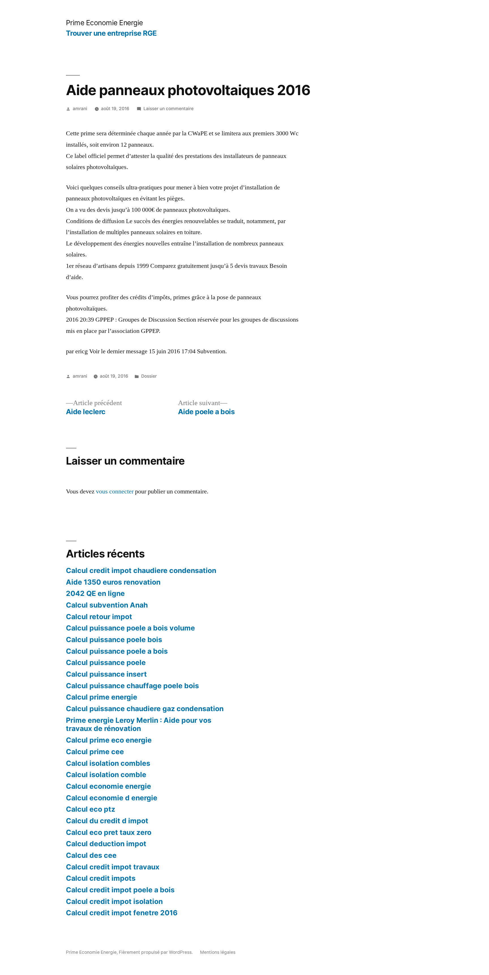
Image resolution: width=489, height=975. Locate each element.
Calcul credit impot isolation (114, 901)
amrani (80, 108)
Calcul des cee (91, 855)
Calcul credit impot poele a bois (120, 890)
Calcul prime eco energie (109, 740)
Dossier (149, 376)
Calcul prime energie (101, 697)
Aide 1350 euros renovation (113, 582)
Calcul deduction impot (106, 843)
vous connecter (115, 491)
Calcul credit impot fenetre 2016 (121, 912)
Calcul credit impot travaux (112, 867)
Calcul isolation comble (106, 774)
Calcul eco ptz (90, 809)
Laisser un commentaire (168, 108)
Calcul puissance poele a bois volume (130, 628)
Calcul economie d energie (111, 798)
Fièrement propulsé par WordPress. (156, 952)
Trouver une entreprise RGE (111, 33)
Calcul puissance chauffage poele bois (132, 685)
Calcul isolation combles (108, 763)
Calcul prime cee (95, 751)
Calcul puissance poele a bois (117, 651)
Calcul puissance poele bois (114, 639)
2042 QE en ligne (95, 593)
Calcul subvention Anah (107, 605)
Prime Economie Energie (104, 22)
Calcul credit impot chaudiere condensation (141, 570)
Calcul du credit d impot (107, 820)
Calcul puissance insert (106, 674)
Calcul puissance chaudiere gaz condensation (145, 708)
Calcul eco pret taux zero (108, 832)
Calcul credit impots (101, 878)
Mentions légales (217, 952)
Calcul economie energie (108, 786)
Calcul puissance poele (106, 662)
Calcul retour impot (99, 616)
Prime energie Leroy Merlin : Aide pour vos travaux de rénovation (138, 724)
